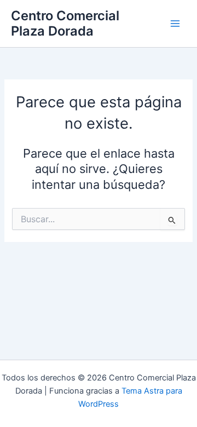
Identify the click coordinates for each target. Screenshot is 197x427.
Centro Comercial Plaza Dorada (65, 23)
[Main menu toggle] (175, 23)
